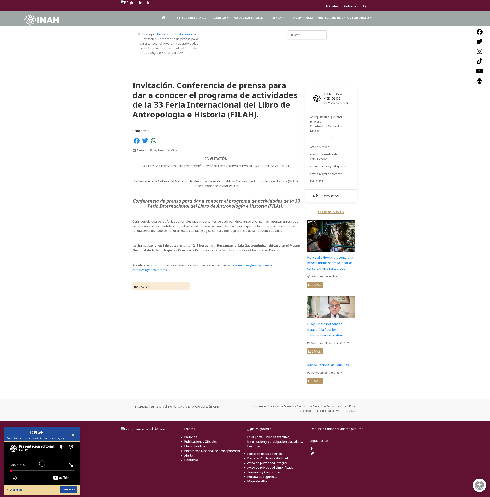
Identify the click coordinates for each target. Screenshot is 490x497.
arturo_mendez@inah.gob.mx (248, 265)
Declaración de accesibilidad (267, 458)
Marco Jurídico (194, 446)
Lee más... (315, 285)
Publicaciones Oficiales (200, 442)
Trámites (331, 6)
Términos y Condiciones (264, 472)
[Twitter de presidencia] (312, 453)
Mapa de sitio (257, 481)
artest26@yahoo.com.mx (149, 270)
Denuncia (191, 460)
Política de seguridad (262, 477)
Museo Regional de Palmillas (328, 365)
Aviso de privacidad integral (267, 463)
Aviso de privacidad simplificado (270, 467)
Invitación (142, 286)
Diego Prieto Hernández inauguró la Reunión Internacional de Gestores (326, 329)
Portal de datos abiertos (264, 454)
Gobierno (351, 6)
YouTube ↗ (68, 489)
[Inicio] (163, 17)
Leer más (254, 446)
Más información (326, 196)
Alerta (188, 455)
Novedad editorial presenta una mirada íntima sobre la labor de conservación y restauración (330, 263)
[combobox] (307, 34)
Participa (190, 437)
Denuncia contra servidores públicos (336, 429)
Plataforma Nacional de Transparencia (212, 451)
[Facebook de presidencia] (311, 449)
